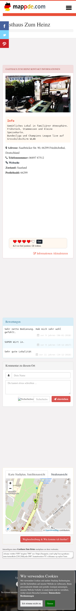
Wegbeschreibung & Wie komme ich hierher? (45, 539)
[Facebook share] (4, 25)
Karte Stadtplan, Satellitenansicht (26, 474)
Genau (50, 603)
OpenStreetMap (52, 530)
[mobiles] (68, 7)
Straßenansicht (59, 474)
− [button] (10, 488)
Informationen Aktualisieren (52, 253)
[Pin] (4, 43)
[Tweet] (4, 34)
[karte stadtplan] (24, 6)
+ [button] (10, 483)
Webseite (13, 162)
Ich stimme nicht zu (31, 603)
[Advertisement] (38, 51)
